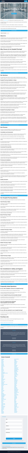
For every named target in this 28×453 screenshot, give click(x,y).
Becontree (15, 405)
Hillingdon (1, 322)
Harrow (2, 371)
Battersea (2, 398)
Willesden (2, 383)
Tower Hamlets (16, 374)
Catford (15, 384)
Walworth (15, 362)
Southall (4, 322)
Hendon (2, 391)
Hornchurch (15, 411)
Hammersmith (3, 381)
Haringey (15, 363)
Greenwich (15, 383)
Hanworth (2, 370)
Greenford (9, 322)
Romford (15, 409)
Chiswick (2, 377)
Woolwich (15, 398)
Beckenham (15, 388)
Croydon (15, 375)
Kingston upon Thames (4, 384)
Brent (2, 392)
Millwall (15, 378)
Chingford (15, 396)
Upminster (15, 412)
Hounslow (2, 364)
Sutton (15, 364)
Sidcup (15, 402)
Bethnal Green (16, 371)
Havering (15, 410)
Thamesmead (16, 403)
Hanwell (2, 363)
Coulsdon (15, 382)
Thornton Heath (16, 367)
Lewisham (15, 385)
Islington (15, 360)
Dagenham (15, 408)
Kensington (2, 390)
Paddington (2, 396)
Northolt (12, 322)
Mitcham (2, 409)
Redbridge (15, 397)
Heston (7, 322)
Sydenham (15, 376)
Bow (14, 377)
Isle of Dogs (15, 381)
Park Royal (2, 375)
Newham (15, 395)
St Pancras (2, 408)
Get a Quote (13, 13)
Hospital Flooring (6, 20)
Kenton (2, 378)
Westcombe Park (16, 392)
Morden (2, 405)
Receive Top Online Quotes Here (14, 195)
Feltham (2, 367)
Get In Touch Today (14, 30)
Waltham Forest (16, 389)
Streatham (2, 412)
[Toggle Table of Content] (7, 33)
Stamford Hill (16, 368)
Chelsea (2, 397)
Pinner (2, 374)
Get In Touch (14, 443)
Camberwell (15, 361)
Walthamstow (16, 390)
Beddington (15, 370)
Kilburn (2, 389)
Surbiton (2, 388)
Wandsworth (3, 395)
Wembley (2, 376)
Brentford (2, 369)
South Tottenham (16, 369)
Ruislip (2, 368)
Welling (15, 401)
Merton (2, 401)
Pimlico (2, 402)
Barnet (2, 410)
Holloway (2, 411)
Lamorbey (15, 404)
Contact (26, 1)
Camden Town (3, 403)
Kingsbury (2, 382)
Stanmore (2, 385)
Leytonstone (15, 391)
